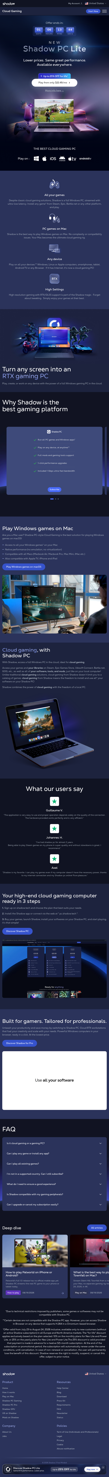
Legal (59, 1436)
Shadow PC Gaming (12, 1400)
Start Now (93, 11)
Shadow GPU (8, 1409)
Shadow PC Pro (9, 1405)
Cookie (60, 1444)
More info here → (54, 90)
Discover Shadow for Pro (19, 1043)
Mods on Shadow (10, 1417)
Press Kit (61, 1400)
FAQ (59, 1409)
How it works (8, 1392)
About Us (6, 1432)
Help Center (63, 1388)
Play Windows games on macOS (23, 566)
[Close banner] (103, 1467)
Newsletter (62, 1413)
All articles (97, 1227)
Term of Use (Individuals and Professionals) (77, 1432)
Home (5, 1388)
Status (60, 1417)
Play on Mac (8, 1396)
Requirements (64, 1405)
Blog (59, 1392)
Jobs (4, 1436)
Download (62, 1396)
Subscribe (54, 489)
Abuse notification (66, 1448)
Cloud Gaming (12, 11)
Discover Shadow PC (17, 931)
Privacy (60, 1440)
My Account (74, 3)
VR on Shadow (9, 1413)
